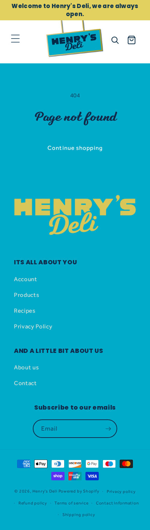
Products (26, 294)
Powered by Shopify (79, 491)
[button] (15, 38)
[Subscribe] (108, 428)
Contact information (117, 503)
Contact (25, 382)
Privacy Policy (33, 326)
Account (25, 279)
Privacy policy (121, 491)
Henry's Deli (45, 491)
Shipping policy (78, 514)
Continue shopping (75, 147)
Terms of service (71, 503)
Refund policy (32, 503)
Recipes (25, 310)
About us (26, 367)
